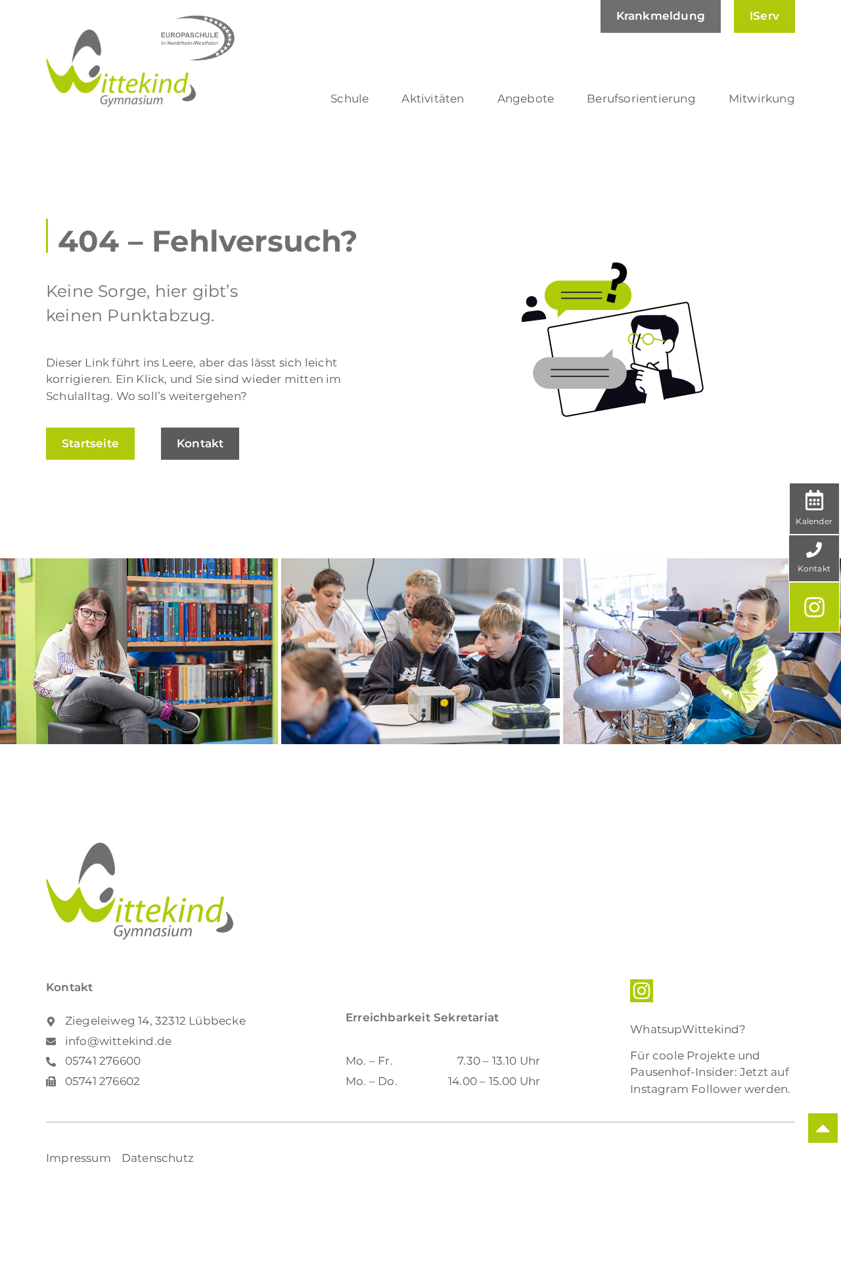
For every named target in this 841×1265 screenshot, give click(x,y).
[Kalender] (814, 500)
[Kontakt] (814, 550)
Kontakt (814, 568)
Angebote (526, 98)
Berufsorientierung (641, 98)
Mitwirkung (762, 98)
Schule (349, 98)
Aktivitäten (432, 98)
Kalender (814, 521)
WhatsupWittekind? (688, 1029)
